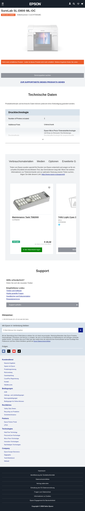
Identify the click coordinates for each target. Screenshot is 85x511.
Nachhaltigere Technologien (12, 444)
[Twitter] (8, 351)
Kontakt (6, 381)
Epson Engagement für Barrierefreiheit (42, 500)
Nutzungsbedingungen (10, 398)
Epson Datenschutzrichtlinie (42, 341)
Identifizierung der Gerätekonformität (42, 475)
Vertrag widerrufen (42, 483)
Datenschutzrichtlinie (42, 479)
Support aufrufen (15, 305)
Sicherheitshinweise (10, 415)
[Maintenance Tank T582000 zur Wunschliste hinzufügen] (49, 188)
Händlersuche (8, 385)
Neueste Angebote (9, 363)
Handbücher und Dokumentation (18, 296)
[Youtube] (14, 351)
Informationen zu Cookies (42, 496)
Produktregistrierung (10, 369)
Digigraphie (7, 455)
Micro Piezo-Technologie (11, 438)
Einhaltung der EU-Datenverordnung (43, 487)
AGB (5, 392)
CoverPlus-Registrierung (11, 378)
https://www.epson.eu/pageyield (53, 174)
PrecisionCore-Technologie (12, 435)
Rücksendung (8, 372)
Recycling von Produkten (11, 411)
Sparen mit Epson (9, 366)
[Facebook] (3, 351)
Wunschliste (78, 4)
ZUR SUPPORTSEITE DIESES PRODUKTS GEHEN (42, 82)
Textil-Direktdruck (9, 458)
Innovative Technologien (11, 441)
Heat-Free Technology (10, 432)
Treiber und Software (14, 291)
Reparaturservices (13, 299)
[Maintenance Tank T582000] (31, 201)
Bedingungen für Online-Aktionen (14, 401)
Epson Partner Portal (10, 422)
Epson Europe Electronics (12, 452)
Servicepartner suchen (42, 75)
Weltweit (6, 461)
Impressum (41, 471)
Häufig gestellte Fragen (15, 293)
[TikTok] (19, 351)
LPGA (6, 425)
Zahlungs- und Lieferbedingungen (14, 395)
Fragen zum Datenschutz (42, 492)
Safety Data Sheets (10, 408)
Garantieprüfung (9, 375)
